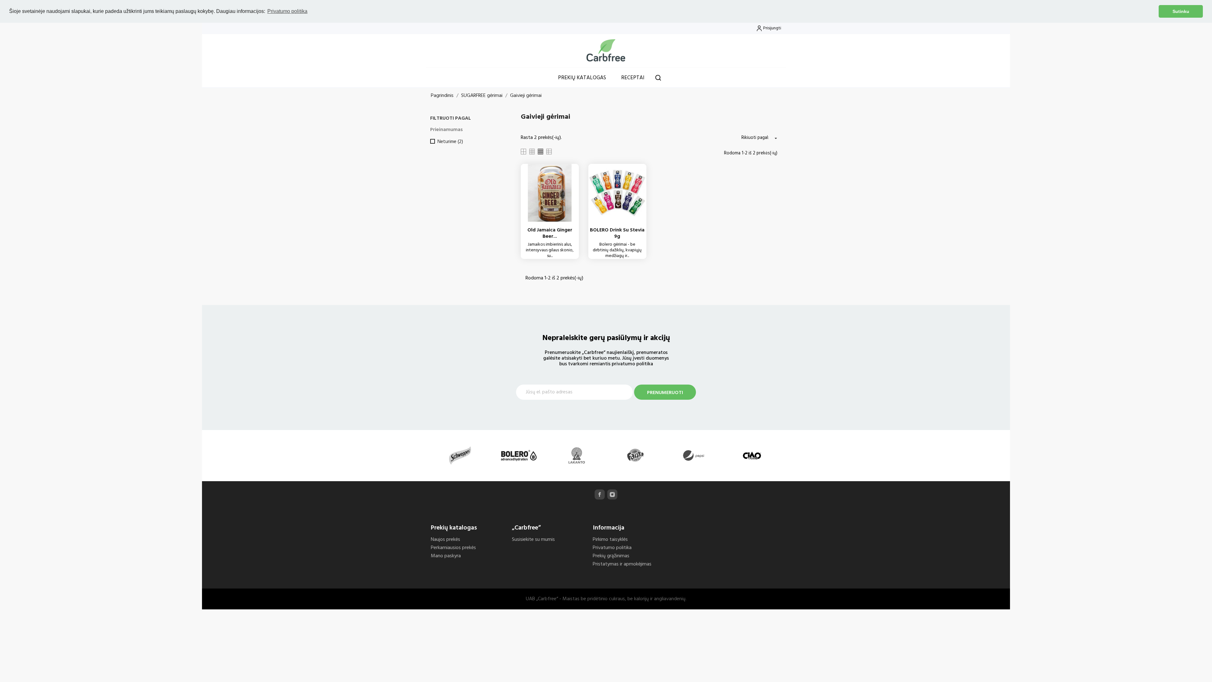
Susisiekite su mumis (533, 539)
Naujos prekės (445, 539)
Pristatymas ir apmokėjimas (622, 564)
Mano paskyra (446, 556)
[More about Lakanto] (577, 455)
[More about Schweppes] (460, 455)
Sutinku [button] (1181, 11)
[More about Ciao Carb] (752, 455)
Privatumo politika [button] (287, 11)
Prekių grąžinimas (611, 556)
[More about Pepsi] (693, 455)
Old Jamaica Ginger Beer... (549, 233)
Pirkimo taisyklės (610, 539)
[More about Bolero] (518, 455)
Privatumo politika (612, 548)
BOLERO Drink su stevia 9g (617, 233)
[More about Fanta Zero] (635, 455)
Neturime (450, 142)
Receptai (633, 78)
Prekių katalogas (582, 78)
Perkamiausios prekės (453, 548)
